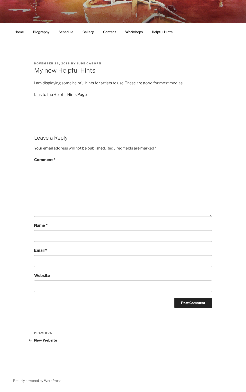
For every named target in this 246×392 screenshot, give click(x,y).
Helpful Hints (162, 32)
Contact (109, 32)
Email (40, 250)
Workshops (134, 32)
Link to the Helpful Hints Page (60, 94)
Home (19, 32)
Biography (41, 32)
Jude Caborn (89, 63)
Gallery (88, 32)
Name (41, 225)
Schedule (66, 32)
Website (42, 275)
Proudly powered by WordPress (37, 381)
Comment (44, 159)
